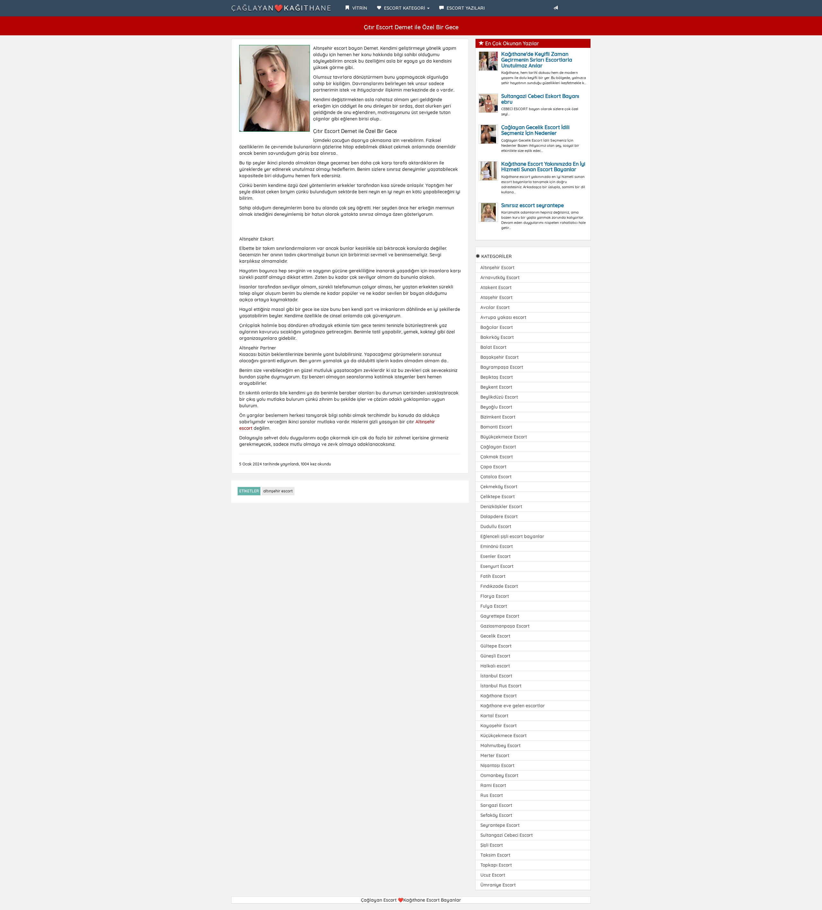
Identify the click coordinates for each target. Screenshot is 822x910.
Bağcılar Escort (496, 327)
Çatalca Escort (496, 477)
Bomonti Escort (496, 427)
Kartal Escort (494, 716)
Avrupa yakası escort (503, 317)
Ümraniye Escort (498, 885)
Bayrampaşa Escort (501, 367)
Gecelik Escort (495, 636)
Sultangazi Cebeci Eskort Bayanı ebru (540, 99)
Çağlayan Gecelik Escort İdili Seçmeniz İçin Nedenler (535, 130)
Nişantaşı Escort (497, 765)
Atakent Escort (496, 287)
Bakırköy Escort (497, 337)
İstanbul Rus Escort (500, 686)
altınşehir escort (278, 491)
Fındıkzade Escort (499, 586)
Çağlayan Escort (498, 447)
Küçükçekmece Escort (503, 735)
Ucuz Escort (492, 875)
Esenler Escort (495, 556)
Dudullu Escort (495, 526)
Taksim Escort (495, 855)
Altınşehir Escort (497, 267)
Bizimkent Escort (497, 417)
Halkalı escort (495, 666)
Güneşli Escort (495, 656)
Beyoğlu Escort (496, 407)
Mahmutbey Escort (500, 745)
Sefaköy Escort (496, 815)
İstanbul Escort (496, 676)
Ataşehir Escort (496, 297)
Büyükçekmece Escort (503, 437)
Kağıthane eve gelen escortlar (512, 706)
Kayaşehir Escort (498, 726)
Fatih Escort (492, 576)
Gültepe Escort (496, 646)
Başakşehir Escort (499, 357)
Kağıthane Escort (498, 696)
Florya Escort (494, 596)
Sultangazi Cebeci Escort (506, 835)
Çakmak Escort (496, 457)
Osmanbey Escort (499, 775)
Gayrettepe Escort (499, 616)
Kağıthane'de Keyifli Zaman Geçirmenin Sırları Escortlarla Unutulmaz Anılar (536, 59)
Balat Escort (493, 347)
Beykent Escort (496, 387)
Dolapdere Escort (499, 516)
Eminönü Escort (496, 546)
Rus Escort (491, 795)
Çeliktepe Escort (497, 496)
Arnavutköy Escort (500, 277)
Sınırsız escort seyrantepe (532, 205)
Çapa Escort (493, 467)
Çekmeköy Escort (498, 487)
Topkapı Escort (496, 865)
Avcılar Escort (495, 307)
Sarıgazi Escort (496, 805)
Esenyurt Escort (496, 566)
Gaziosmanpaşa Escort (504, 626)
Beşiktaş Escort (496, 377)
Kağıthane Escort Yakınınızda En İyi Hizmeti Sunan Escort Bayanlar (543, 167)
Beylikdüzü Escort (499, 397)
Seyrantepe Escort (500, 825)
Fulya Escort (493, 606)
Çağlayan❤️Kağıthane (281, 8)
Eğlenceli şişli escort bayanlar (512, 536)
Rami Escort (493, 785)
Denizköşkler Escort (501, 506)
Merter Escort (494, 755)
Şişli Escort (491, 845)
